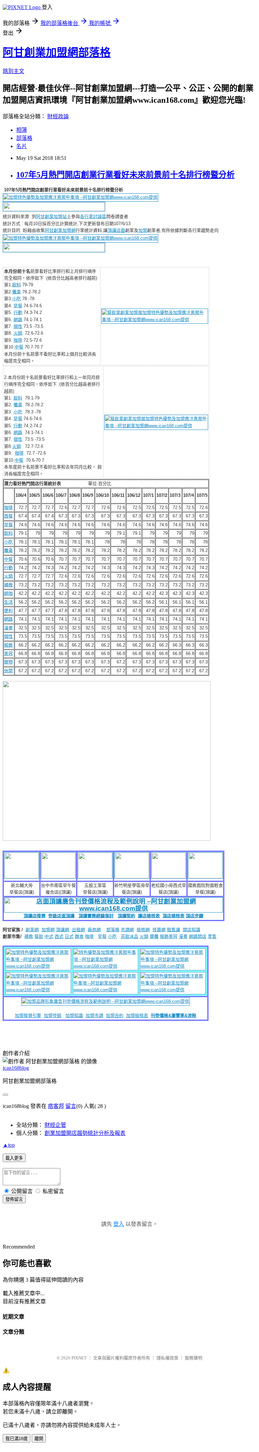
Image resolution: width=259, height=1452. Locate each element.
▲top (9, 1145)
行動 (17, 312)
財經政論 (58, 116)
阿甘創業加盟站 (51, 216)
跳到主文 (13, 71)
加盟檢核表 (137, 1015)
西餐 (8, 515)
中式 (49, 936)
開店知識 (191, 929)
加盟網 (48, 929)
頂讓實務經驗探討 (96, 915)
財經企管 (55, 1125)
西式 (59, 936)
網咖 (8, 593)
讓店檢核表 (149, 915)
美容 (8, 653)
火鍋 (17, 333)
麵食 (79, 936)
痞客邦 (56, 1106)
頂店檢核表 (173, 915)
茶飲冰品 (129, 936)
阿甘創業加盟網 (60, 230)
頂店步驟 (194, 915)
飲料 (16, 284)
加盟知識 (74, 1015)
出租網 (78, 929)
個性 (17, 326)
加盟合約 (114, 1015)
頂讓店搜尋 (35, 915)
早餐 (17, 305)
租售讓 (173, 929)
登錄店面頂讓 (61, 915)
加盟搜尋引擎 (28, 1015)
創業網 (32, 929)
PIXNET (79, 1357)
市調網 (127, 929)
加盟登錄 (52, 1015)
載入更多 (14, 1158)
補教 (8, 584)
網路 (17, 319)
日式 (69, 936)
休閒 (8, 670)
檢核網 (143, 929)
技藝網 (159, 929)
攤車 (16, 291)
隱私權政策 (167, 1357)
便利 (8, 610)
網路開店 (197, 936)
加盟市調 (94, 1015)
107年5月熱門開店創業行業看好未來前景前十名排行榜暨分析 (125, 174)
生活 (8, 602)
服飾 (8, 645)
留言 (70, 1106)
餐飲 (38, 936)
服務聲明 (193, 1357)
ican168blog (16, 1068)
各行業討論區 (93, 216)
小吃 (16, 298)
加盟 (142, 230)
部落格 (24, 138)
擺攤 (154, 936)
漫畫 (8, 627)
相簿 (21, 130)
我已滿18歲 (16, 1438)
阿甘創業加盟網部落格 (57, 52)
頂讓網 (62, 929)
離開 (38, 1438)
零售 (212, 936)
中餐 (19, 346)
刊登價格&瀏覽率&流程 (173, 1015)
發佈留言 (14, 1199)
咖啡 (17, 340)
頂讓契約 (126, 915)
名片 (21, 146)
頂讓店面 (116, 230)
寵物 (8, 661)
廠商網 (94, 929)
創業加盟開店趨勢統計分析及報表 (85, 1133)
